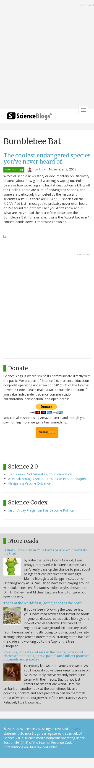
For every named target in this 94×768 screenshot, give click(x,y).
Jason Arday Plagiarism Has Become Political (41, 510)
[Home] (29, 117)
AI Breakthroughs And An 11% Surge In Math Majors (47, 479)
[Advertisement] (47, 55)
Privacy (75, 729)
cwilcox (39, 169)
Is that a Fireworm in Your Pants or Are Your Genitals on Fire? (45, 552)
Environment (14, 169)
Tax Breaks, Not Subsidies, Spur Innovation (40, 474)
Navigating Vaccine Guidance (29, 483)
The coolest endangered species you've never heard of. (47, 158)
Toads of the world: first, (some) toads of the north (43, 603)
